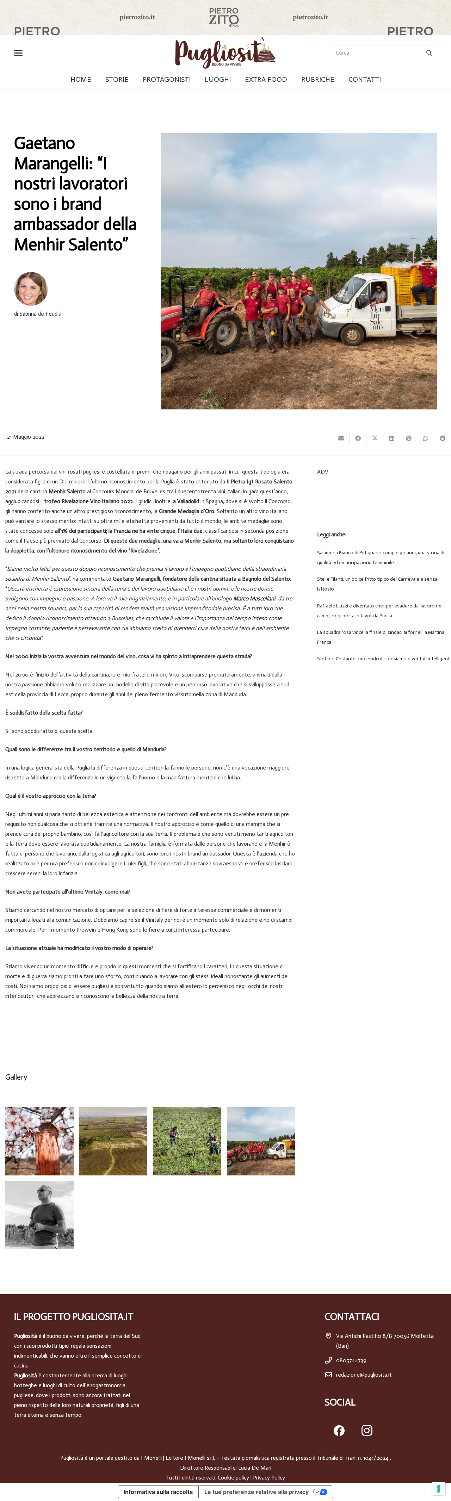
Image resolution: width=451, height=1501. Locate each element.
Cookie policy (233, 1477)
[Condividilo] (358, 438)
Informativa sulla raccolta (158, 1491)
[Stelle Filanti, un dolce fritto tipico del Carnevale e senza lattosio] (381, 584)
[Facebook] (339, 1430)
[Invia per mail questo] (341, 438)
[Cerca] (429, 53)
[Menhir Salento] (113, 1141)
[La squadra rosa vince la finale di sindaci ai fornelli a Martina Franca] (381, 637)
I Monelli (151, 1457)
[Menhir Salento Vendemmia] (261, 1141)
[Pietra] (39, 1141)
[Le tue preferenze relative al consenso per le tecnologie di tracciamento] (438, 1488)
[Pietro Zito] (225, 17)
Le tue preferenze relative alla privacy (256, 1491)
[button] (20, 53)
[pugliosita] (225, 53)
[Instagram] (367, 1430)
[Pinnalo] (408, 438)
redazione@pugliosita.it (364, 1374)
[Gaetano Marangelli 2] (39, 1215)
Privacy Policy (269, 1477)
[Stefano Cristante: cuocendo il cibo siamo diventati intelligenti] (381, 659)
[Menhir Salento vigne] (187, 1141)
